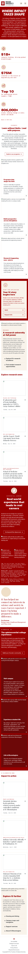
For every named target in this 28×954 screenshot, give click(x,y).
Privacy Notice (14, 947)
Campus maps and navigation (12, 921)
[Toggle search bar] (25, 3)
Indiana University (21, 952)
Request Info (8, 314)
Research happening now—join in (11, 259)
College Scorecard (14, 943)
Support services (12, 926)
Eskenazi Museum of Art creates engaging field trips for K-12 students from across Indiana (12, 877)
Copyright (4, 952)
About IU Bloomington (13, 931)
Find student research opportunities (13, 365)
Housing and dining (12, 916)
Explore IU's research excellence (13, 359)
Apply (6, 310)
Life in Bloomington (11, 755)
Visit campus (8, 678)
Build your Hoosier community (12, 653)
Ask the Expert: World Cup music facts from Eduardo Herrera (11, 438)
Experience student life (12, 719)
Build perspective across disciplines (10, 220)
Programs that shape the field (9, 180)
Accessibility (14, 941)
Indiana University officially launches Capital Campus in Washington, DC (13, 842)
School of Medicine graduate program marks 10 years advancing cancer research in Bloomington (13, 474)
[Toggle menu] (21, 3)
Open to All (14, 945)
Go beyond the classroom (13, 532)
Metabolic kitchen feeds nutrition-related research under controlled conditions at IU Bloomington (11, 805)
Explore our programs (13, 154)
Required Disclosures (14, 949)
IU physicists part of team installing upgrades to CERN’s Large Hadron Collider (11, 403)
